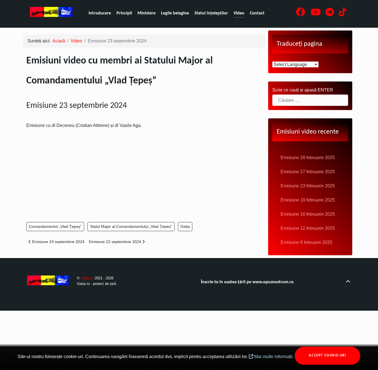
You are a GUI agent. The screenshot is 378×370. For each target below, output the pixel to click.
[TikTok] (342, 14)
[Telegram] (330, 14)
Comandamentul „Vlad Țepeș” (55, 226)
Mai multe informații (272, 356)
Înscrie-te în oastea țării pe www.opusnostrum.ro (247, 282)
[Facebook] (301, 14)
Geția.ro (88, 278)
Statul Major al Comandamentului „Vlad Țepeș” (131, 226)
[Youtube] (316, 14)
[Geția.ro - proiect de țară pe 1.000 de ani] (51, 12)
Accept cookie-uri (327, 355)
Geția (185, 226)
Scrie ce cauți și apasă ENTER (302, 90)
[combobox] (310, 100)
